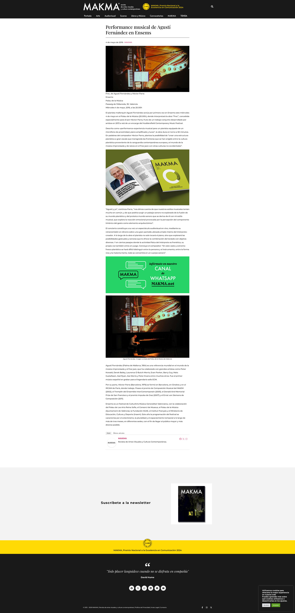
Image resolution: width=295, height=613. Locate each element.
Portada (87, 15)
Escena (123, 15)
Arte (98, 15)
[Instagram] (186, 438)
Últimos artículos (118, 433)
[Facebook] (180, 438)
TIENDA (183, 15)
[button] (212, 6)
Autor (108, 433)
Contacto (163, 607)
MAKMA (172, 15)
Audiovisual (110, 15)
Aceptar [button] (276, 605)
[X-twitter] (211, 607)
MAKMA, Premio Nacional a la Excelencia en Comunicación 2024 (167, 6)
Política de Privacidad (142, 607)
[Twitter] (183, 438)
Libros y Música (138, 15)
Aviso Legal (155, 607)
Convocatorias (156, 15)
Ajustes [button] (266, 605)
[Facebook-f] (202, 607)
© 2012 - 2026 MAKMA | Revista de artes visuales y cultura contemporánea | (109, 607)
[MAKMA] (111, 442)
